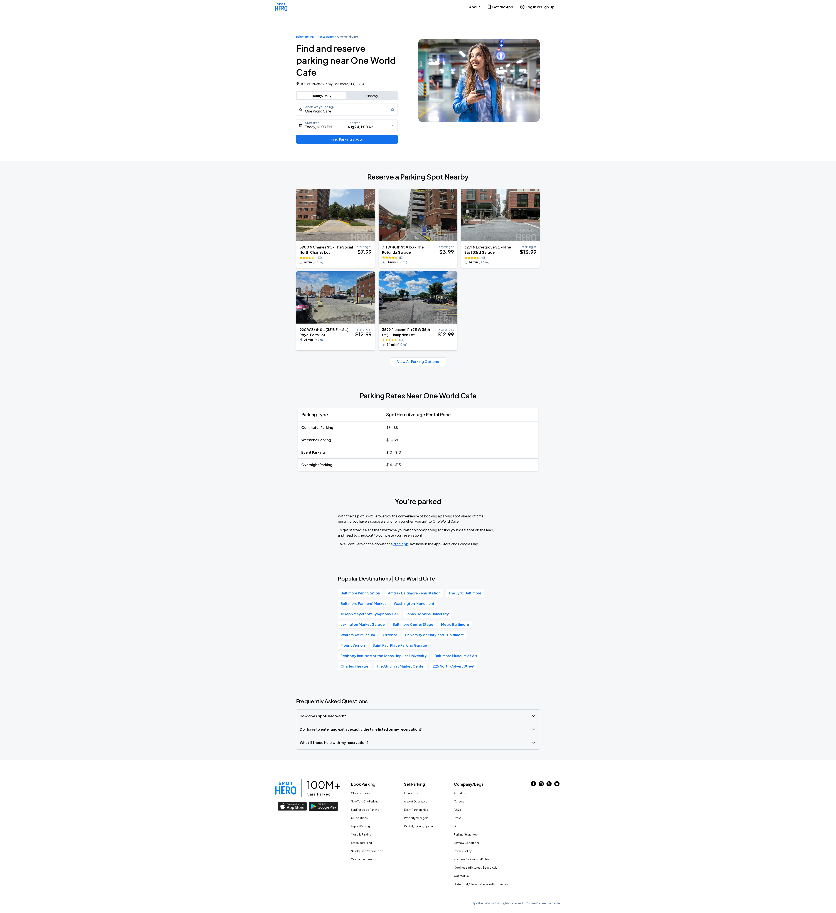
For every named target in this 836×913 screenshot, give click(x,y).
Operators (411, 793)
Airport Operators (415, 801)
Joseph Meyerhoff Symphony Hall (369, 614)
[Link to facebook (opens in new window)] (533, 785)
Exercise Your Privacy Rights (471, 859)
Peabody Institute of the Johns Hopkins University (383, 655)
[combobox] (347, 110)
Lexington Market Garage (362, 624)
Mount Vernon (352, 645)
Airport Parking (360, 826)
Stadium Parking (361, 842)
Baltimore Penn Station (360, 593)
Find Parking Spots (347, 139)
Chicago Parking (361, 793)
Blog (457, 826)
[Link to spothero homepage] (285, 788)
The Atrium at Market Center (400, 666)
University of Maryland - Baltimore (434, 635)
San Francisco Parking (365, 809)
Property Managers (416, 818)
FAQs (457, 809)
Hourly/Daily (321, 96)
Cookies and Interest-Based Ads (475, 867)
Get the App (502, 7)
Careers (459, 801)
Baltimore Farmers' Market (363, 603)
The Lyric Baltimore (464, 593)
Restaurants (326, 36)
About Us (460, 793)
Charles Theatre (354, 666)
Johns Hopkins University (427, 614)
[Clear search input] (392, 109)
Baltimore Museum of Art (456, 655)
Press (457, 818)
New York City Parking (365, 801)
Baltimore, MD (305, 36)
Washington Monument (414, 603)
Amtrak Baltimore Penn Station (414, 593)
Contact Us (461, 876)
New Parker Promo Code (367, 851)
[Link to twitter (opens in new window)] (549, 785)
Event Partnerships (416, 809)
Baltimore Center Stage (413, 624)
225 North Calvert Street (454, 666)
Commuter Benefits (364, 859)
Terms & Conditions (467, 842)
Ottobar (390, 635)
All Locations (359, 818)
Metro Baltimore (455, 624)
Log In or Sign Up (540, 7)
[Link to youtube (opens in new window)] (557, 785)
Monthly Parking (361, 834)
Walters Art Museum (357, 635)
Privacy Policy (463, 851)
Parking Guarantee (466, 834)
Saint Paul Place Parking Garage (400, 645)
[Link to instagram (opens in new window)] (541, 785)
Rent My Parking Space (418, 826)
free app (400, 544)
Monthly (372, 96)
